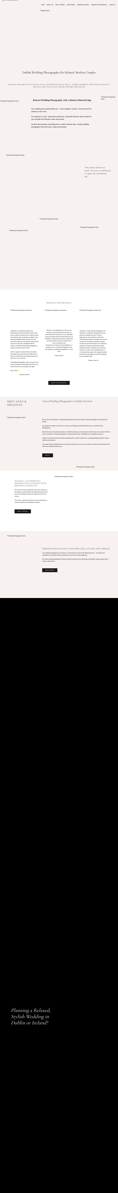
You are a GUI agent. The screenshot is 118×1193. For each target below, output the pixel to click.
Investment (71, 4)
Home (43, 4)
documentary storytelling (46, 124)
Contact (112, 4)
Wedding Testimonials (99, 4)
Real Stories (60, 4)
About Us (50, 4)
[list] (59, 38)
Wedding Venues (83, 4)
